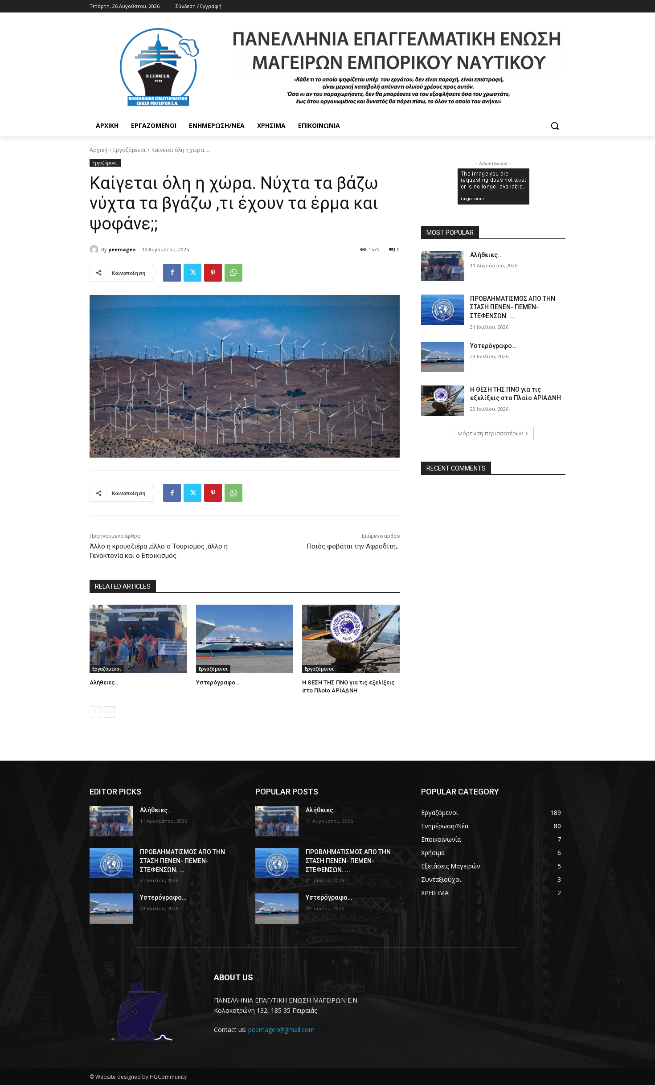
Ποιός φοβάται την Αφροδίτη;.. (353, 546)
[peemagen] (95, 249)
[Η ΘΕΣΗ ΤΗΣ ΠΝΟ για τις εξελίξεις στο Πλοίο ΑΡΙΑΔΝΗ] (351, 639)
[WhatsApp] (233, 273)
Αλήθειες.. (104, 682)
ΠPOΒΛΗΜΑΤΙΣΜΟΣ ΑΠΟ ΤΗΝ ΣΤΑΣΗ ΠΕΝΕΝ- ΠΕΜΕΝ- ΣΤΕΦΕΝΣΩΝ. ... (512, 307)
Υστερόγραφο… (217, 682)
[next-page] (109, 712)
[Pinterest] (213, 273)
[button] (554, 125)
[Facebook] (172, 273)
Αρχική (98, 150)
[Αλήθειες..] (138, 639)
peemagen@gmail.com (281, 1029)
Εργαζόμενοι (129, 150)
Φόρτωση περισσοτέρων (490, 433)
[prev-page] (95, 712)
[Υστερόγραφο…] (245, 639)
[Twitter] (192, 273)
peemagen (122, 249)
